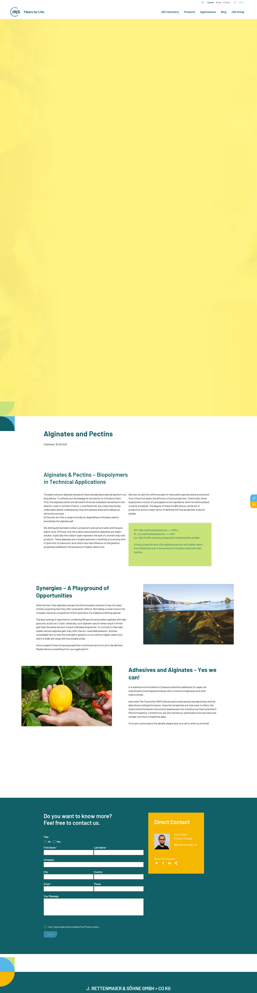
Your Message (51, 896)
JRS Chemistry (170, 11)
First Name (50, 847)
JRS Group (237, 11)
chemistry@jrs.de (187, 844)
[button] (156, 863)
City (46, 871)
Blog (223, 11)
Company (49, 859)
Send (50, 934)
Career (210, 2)
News (218, 2)
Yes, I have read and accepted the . (74, 926)
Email (47, 883)
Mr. (49, 841)
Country (98, 871)
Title (46, 836)
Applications (208, 11)
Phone (97, 883)
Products (189, 11)
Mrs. (59, 841)
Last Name (100, 847)
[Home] (27, 12)
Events (226, 2)
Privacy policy (91, 926)
